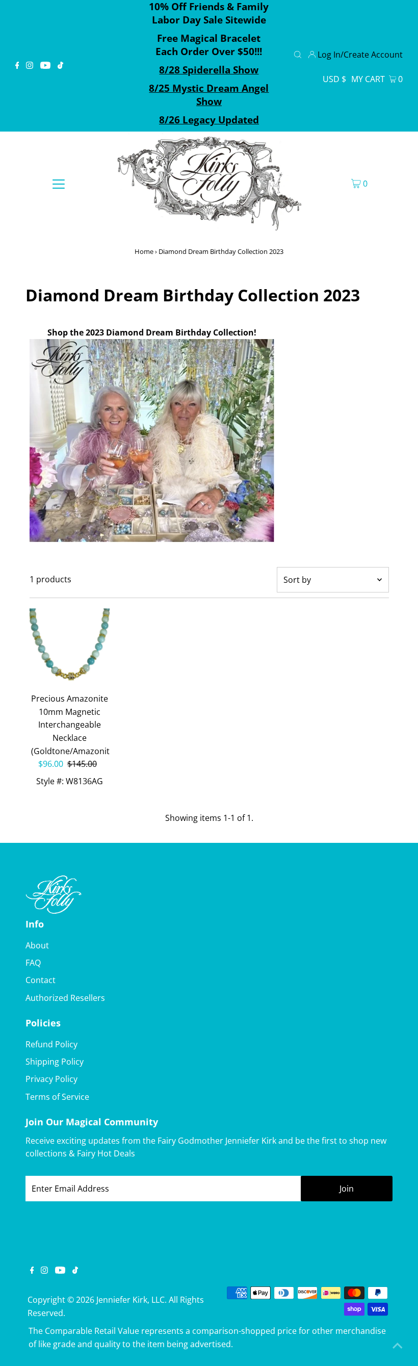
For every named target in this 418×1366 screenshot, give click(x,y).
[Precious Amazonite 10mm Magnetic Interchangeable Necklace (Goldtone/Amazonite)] (70, 648)
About (37, 945)
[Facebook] (17, 66)
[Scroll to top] (397, 1345)
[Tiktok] (60, 66)
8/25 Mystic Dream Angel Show (209, 95)
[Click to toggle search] (298, 53)
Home (144, 251)
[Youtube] (45, 66)
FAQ (33, 962)
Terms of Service (57, 1096)
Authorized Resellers (65, 997)
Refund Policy (51, 1044)
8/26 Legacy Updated (209, 119)
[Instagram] (29, 66)
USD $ (334, 79)
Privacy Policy (51, 1079)
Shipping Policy (54, 1061)
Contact (40, 980)
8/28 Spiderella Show (208, 69)
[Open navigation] (59, 183)
